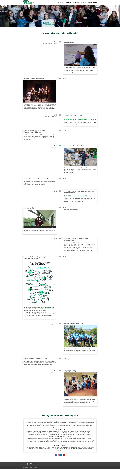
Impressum (24, 463)
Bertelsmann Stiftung (69, 119)
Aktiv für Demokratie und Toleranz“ (80, 195)
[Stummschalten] (52, 227)
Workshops (75, 2)
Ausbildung (67, 2)
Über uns (82, 2)
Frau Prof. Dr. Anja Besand (44, 307)
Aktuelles (60, 2)
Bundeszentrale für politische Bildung (72, 197)
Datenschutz (33, 463)
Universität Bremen (82, 119)
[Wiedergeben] (25, 227)
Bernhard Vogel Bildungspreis (72, 242)
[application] (40, 219)
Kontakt (89, 2)
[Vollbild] (54, 227)
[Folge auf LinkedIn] (61, 455)
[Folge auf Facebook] (56, 455)
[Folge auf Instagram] (59, 455)
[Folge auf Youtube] (64, 455)
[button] (39, 219)
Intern (94, 2)
